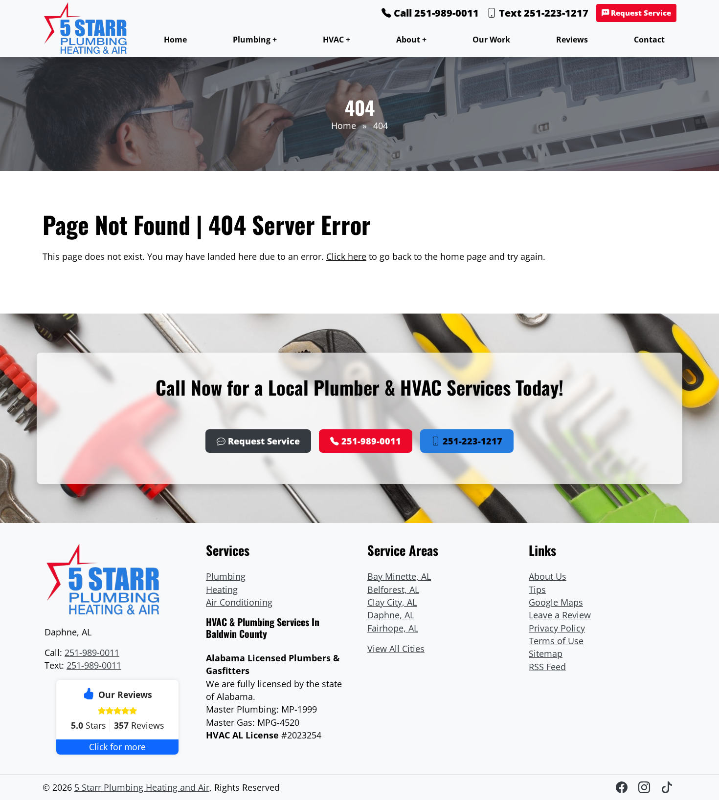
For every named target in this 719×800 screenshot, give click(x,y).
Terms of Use (556, 641)
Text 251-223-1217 (542, 13)
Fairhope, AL (392, 628)
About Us (547, 576)
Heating (222, 589)
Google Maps (556, 602)
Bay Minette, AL (399, 576)
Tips (537, 589)
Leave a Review (560, 615)
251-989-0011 (370, 441)
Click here (346, 256)
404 (380, 125)
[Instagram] (645, 787)
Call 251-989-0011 (435, 13)
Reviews (572, 39)
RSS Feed (547, 667)
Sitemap (545, 653)
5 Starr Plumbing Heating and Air (141, 787)
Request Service (640, 13)
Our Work (491, 39)
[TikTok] (667, 787)
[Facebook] (623, 787)
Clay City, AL (392, 602)
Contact (649, 39)
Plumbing (226, 576)
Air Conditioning (239, 602)
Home (175, 39)
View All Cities (396, 648)
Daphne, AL (390, 615)
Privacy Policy (557, 628)
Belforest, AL (393, 589)
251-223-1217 (471, 441)
